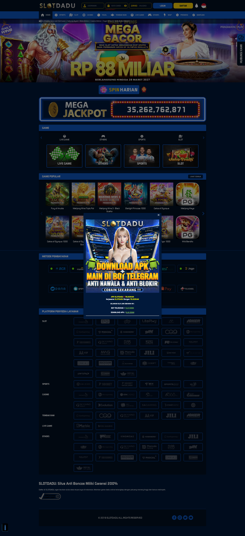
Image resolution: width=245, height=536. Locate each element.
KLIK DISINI (129, 308)
